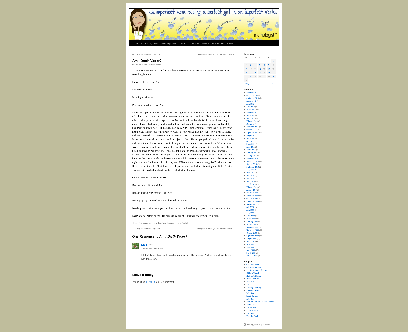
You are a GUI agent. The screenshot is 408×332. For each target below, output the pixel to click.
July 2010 (250, 172)
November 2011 (252, 126)
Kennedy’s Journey (253, 287)
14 (269, 68)
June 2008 (250, 244)
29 (273, 76)
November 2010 (252, 161)
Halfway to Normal (253, 275)
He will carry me (252, 278)
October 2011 (251, 129)
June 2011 (250, 141)
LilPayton (250, 293)
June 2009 (250, 210)
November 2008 (252, 230)
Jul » (274, 83)
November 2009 (252, 195)
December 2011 (252, 124)
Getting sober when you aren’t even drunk (215, 54)
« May (246, 83)
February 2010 (252, 187)
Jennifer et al (251, 281)
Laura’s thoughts (252, 290)
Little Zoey (250, 298)
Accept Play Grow (149, 43)
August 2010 (251, 169)
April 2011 (250, 146)
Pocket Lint (250, 304)
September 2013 (252, 98)
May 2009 (250, 212)
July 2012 (250, 115)
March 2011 (251, 149)
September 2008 (252, 235)
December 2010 (252, 158)
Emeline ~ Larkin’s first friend (257, 270)
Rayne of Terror (252, 310)
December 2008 (252, 227)
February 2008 (252, 255)
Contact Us (194, 43)
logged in (150, 281)
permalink (184, 222)
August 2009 (251, 204)
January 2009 (251, 224)
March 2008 (251, 253)
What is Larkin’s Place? (223, 43)
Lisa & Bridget (252, 296)
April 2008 (250, 250)
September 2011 (252, 132)
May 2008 (250, 247)
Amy (159, 64)
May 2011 (250, 144)
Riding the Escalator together (146, 54)
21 (269, 72)
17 (251, 72)
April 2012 (250, 118)
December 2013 (252, 92)
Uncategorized (160, 222)
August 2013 (251, 101)
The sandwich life (253, 313)
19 (260, 72)
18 (255, 72)
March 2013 (251, 109)
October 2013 (251, 95)
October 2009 (251, 198)
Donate (205, 43)
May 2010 (250, 178)
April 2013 (250, 106)
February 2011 (252, 152)
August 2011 (251, 135)
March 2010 (251, 184)
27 (264, 76)
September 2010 (252, 167)
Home (135, 43)
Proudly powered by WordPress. (259, 324)
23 (246, 76)
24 (251, 76)
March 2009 (251, 218)
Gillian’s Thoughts (253, 273)
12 (260, 68)
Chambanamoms (252, 264)
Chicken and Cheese (254, 267)
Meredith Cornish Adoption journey (260, 301)
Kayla (248, 284)
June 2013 (250, 103)
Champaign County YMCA (173, 43)
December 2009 (252, 192)
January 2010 (251, 189)
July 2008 (250, 241)
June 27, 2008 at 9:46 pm (152, 248)
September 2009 (252, 201)
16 (246, 72)
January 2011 (251, 155)
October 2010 (251, 164)
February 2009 (252, 221)
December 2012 (252, 112)
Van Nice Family (252, 316)
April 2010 (250, 181)
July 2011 (250, 138)
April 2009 (250, 215)
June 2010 (250, 175)
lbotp (144, 244)
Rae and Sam (251, 307)
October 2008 (251, 232)
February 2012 (252, 121)
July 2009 (250, 207)
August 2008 (251, 238)
